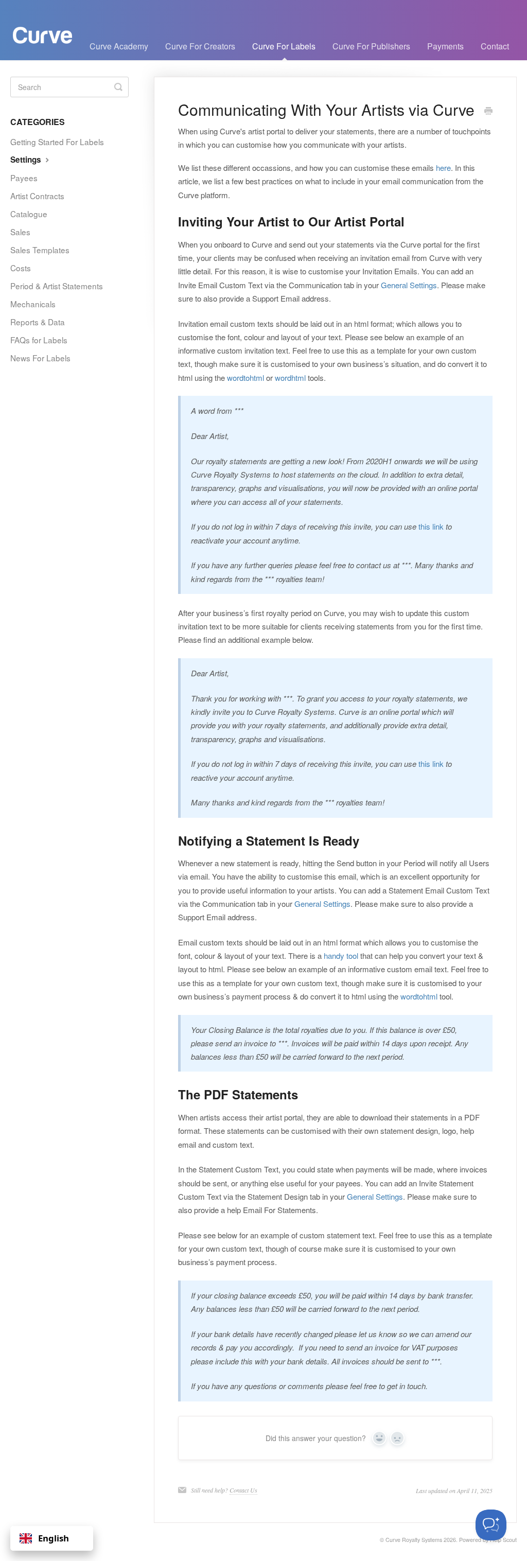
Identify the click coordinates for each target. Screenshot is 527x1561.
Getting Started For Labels (57, 141)
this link (431, 526)
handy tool (341, 955)
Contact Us (243, 1490)
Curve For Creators (200, 46)
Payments (445, 46)
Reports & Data (37, 321)
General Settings (409, 284)
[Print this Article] (488, 111)
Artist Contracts (37, 195)
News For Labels (40, 357)
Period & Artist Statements (56, 285)
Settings (26, 159)
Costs (20, 267)
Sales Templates (39, 249)
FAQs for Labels (38, 339)
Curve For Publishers (371, 46)
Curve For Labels (283, 46)
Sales (20, 231)
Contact (495, 46)
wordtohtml (245, 377)
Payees (24, 177)
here (443, 167)
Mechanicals (33, 303)
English (53, 1538)
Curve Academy (119, 46)
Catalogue (28, 213)
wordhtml (290, 377)
